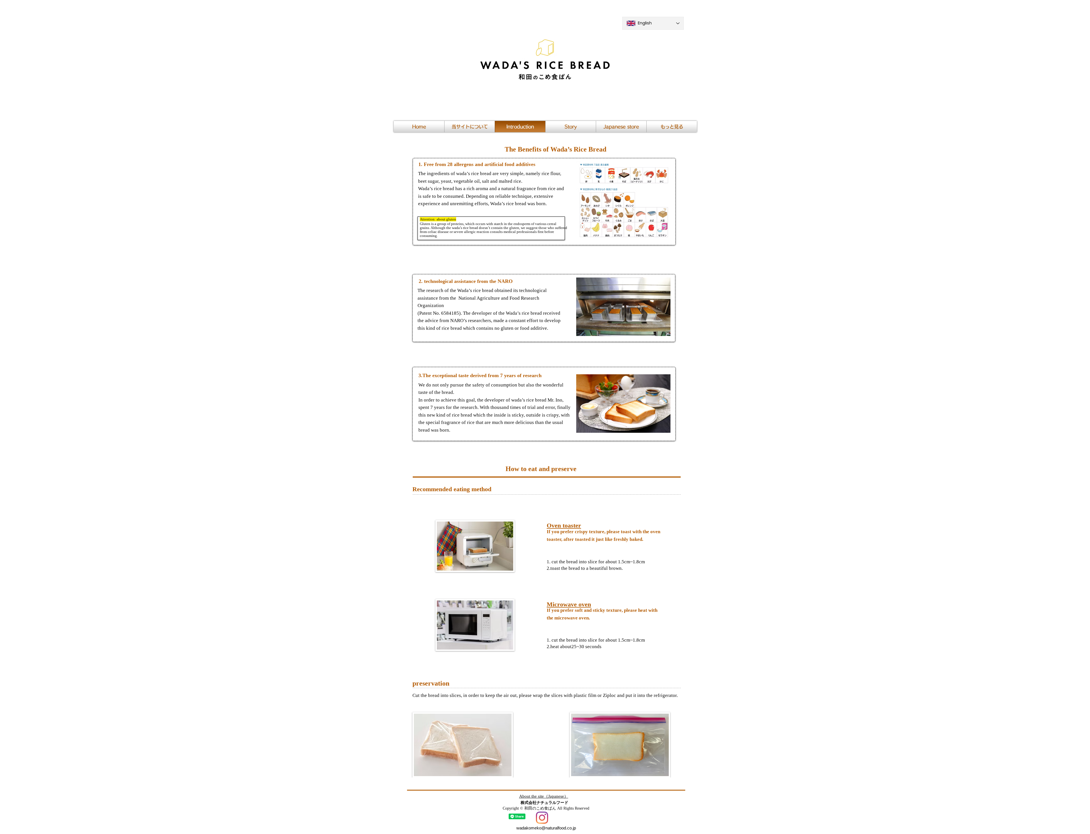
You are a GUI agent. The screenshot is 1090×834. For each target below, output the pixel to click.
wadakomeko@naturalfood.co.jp (546, 827)
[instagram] (542, 818)
